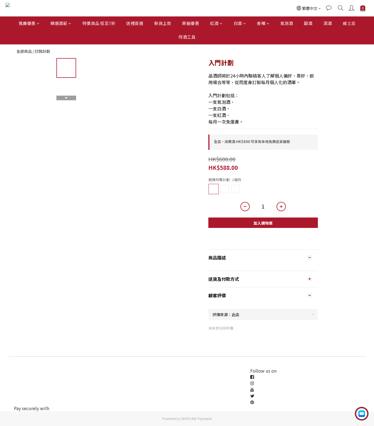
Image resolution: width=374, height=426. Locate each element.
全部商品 (24, 51)
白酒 (238, 23)
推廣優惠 (27, 23)
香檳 (261, 23)
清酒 (327, 23)
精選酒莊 (58, 23)
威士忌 (349, 23)
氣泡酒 (286, 23)
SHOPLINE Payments (196, 418)
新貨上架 (162, 23)
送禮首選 (134, 23)
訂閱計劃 (42, 51)
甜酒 (308, 23)
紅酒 (214, 23)
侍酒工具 (187, 37)
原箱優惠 (190, 23)
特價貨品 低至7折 (99, 23)
